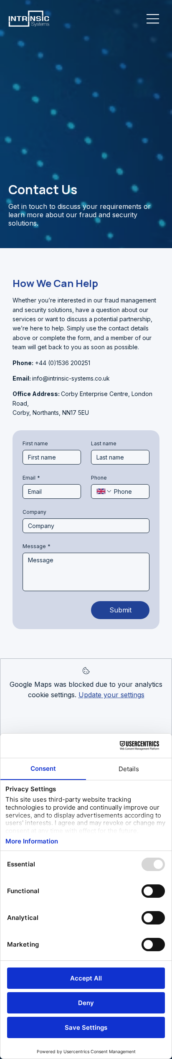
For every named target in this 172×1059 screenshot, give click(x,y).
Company (34, 512)
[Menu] (153, 18)
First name (35, 443)
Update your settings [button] (111, 695)
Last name (103, 443)
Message (37, 546)
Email (31, 478)
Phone (99, 478)
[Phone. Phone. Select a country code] (104, 491)
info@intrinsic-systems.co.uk (71, 378)
